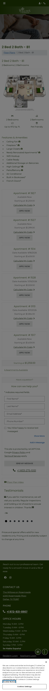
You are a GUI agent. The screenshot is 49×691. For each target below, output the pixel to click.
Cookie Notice (9, 682)
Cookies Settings (24, 686)
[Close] (46, 662)
